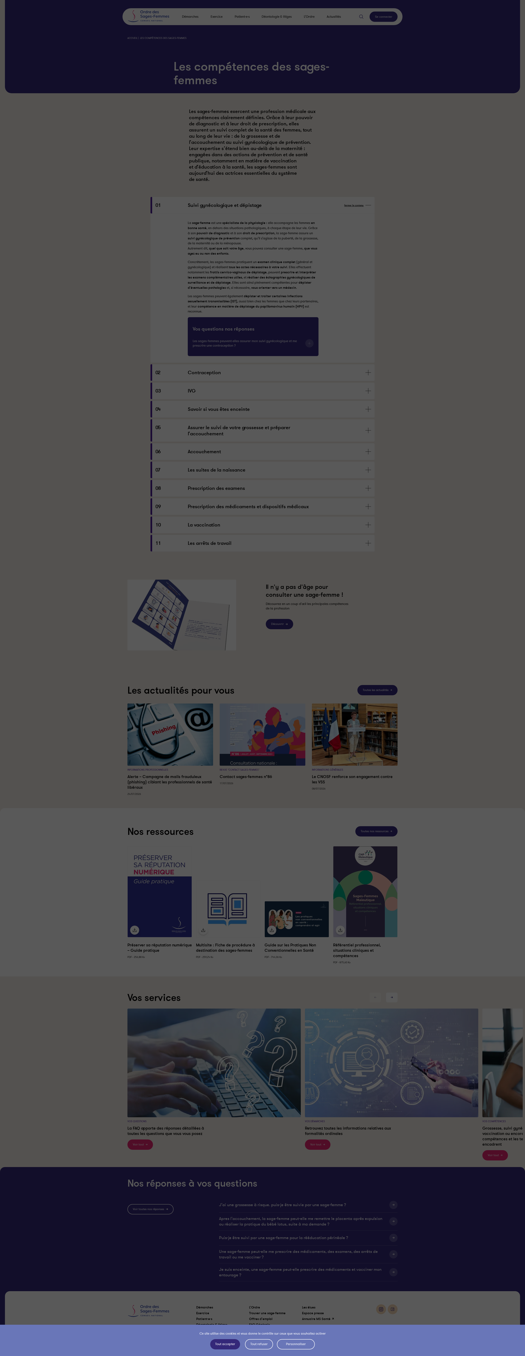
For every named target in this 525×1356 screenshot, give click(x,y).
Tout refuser (259, 1344)
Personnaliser (296, 1344)
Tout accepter (225, 1344)
